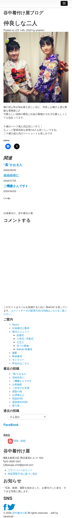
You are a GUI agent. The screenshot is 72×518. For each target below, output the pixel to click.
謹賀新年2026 (20, 402)
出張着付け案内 (20, 328)
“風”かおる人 (12, 164)
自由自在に (11, 175)
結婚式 (20, 335)
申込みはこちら (20, 363)
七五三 (20, 342)
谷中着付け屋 (19, 512)
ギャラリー (18, 359)
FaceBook (11, 424)
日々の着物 (23, 345)
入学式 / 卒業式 (25, 338)
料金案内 (17, 356)
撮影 (14, 352)
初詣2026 (17, 398)
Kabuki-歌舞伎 (24, 349)
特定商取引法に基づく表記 (22, 473)
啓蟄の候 (17, 391)
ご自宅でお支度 (20, 388)
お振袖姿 (17, 384)
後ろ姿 (16, 405)
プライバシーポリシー (20, 470)
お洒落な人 (18, 395)
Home (15, 324)
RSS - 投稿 (19, 440)
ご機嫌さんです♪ (15, 186)
